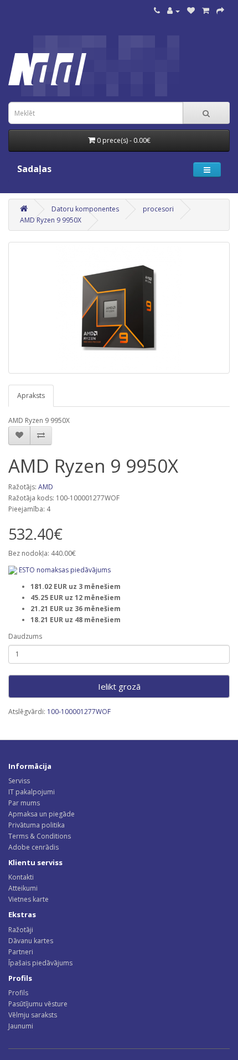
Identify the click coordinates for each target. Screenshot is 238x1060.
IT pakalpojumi (31, 792)
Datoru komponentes (85, 209)
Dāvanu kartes (30, 940)
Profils (18, 992)
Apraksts (31, 395)
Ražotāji (20, 929)
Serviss (19, 780)
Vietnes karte (28, 899)
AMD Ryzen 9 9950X (50, 220)
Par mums (24, 803)
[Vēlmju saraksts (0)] (191, 10)
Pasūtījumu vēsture (38, 1004)
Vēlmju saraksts (32, 1015)
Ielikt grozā (119, 686)
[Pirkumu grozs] (205, 10)
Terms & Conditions (39, 836)
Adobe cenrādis (33, 847)
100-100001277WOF (79, 711)
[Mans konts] (173, 10)
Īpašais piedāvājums (40, 963)
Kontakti (21, 877)
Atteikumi (23, 888)
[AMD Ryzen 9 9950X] (119, 308)
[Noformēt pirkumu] (220, 10)
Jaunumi (20, 1026)
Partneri (20, 951)
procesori (158, 209)
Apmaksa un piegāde (41, 814)
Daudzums (25, 636)
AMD (45, 487)
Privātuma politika (36, 825)
